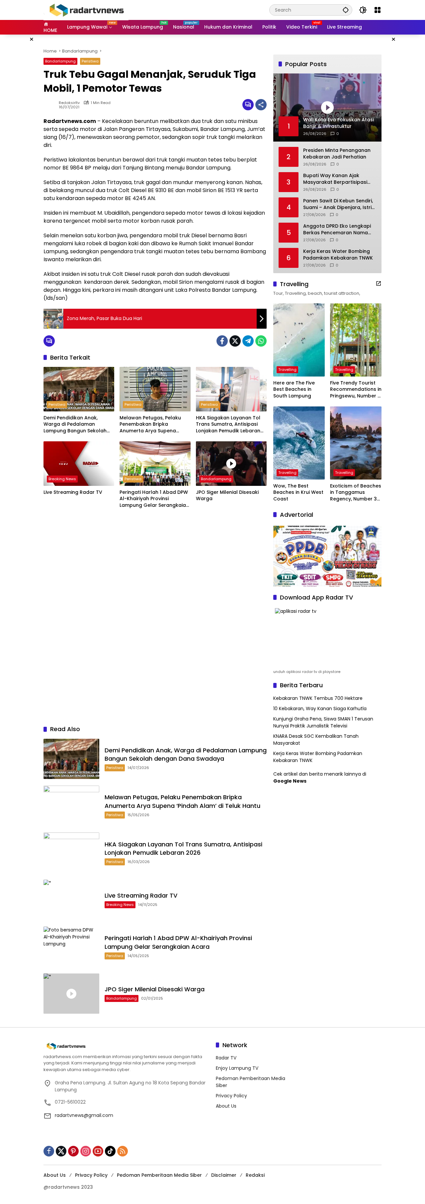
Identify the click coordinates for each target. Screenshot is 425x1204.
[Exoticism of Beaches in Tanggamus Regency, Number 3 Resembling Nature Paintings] (356, 443)
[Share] (261, 104)
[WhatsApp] (261, 341)
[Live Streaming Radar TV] (78, 463)
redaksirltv (69, 103)
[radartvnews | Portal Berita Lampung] (85, 9)
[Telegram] (248, 341)
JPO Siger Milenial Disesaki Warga (227, 495)
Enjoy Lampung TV (237, 1068)
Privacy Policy (231, 1095)
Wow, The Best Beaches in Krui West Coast (298, 492)
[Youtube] (98, 1151)
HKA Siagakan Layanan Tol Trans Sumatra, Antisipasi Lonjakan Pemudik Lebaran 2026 (228, 424)
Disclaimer (223, 1175)
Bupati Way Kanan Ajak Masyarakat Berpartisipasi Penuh (335, 178)
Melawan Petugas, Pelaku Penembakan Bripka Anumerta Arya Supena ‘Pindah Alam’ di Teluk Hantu (154, 424)
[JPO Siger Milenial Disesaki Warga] (231, 463)
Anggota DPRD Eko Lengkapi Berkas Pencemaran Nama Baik (337, 229)
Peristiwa (90, 61)
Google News (289, 781)
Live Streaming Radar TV (72, 492)
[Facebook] (222, 341)
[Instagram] (85, 1151)
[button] (345, 9)
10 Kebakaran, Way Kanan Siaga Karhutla (320, 708)
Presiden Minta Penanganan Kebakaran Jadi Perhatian (337, 153)
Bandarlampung (60, 61)
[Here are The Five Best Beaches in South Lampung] (299, 340)
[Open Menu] (378, 10)
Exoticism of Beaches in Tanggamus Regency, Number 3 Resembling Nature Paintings (355, 492)
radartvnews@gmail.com (84, 1115)
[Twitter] (235, 341)
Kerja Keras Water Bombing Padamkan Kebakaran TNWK (338, 254)
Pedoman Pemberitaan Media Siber (159, 1175)
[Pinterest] (73, 1151)
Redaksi (255, 1175)
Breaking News (62, 479)
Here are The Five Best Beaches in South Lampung (294, 389)
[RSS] (122, 1151)
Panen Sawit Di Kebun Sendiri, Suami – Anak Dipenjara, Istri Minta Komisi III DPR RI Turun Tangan (338, 204)
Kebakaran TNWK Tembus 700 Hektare (318, 698)
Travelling (287, 369)
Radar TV (226, 1057)
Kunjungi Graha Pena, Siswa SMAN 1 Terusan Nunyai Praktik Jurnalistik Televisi (323, 722)
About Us (226, 1106)
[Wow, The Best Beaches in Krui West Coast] (299, 443)
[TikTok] (110, 1151)
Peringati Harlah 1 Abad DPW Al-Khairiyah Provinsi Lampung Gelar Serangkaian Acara (154, 499)
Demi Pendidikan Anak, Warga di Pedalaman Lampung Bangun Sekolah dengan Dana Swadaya (75, 424)
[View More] (379, 283)
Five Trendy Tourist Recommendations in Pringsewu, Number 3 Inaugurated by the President (356, 389)
